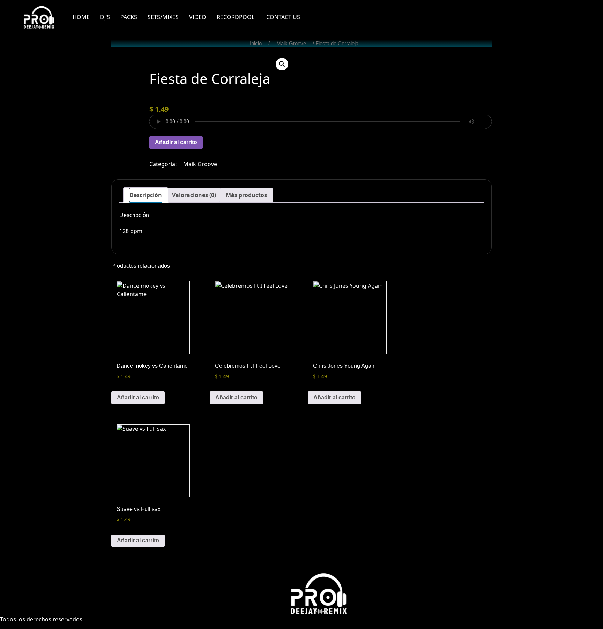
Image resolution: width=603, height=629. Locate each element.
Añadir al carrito (176, 142)
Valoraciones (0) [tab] (194, 195)
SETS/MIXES (163, 17)
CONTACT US (283, 17)
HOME (81, 17)
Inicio (256, 43)
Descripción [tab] (145, 195)
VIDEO (197, 17)
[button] (282, 64)
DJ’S (105, 17)
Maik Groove (291, 43)
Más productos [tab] (246, 195)
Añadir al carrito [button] (138, 398)
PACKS (128, 17)
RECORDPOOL (236, 17)
